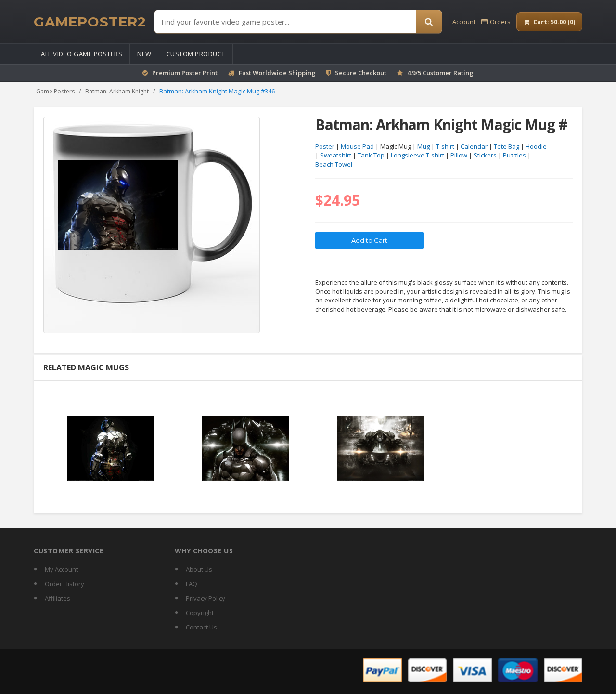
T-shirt (445, 146)
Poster (324, 146)
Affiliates (57, 598)
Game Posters (55, 91)
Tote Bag (506, 146)
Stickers (485, 155)
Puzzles (514, 155)
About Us (199, 569)
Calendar (474, 146)
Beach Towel (333, 164)
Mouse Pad (357, 146)
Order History (64, 583)
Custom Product (196, 54)
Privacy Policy (205, 598)
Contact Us (201, 627)
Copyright (200, 612)
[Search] (429, 21)
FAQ (191, 583)
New (144, 54)
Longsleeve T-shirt (417, 155)
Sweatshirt (335, 155)
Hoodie (536, 146)
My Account (61, 569)
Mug (423, 146)
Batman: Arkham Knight (117, 91)
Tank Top (371, 155)
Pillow (458, 155)
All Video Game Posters (81, 54)
